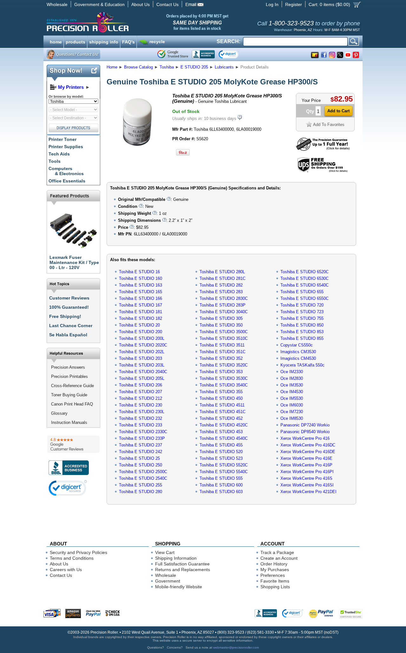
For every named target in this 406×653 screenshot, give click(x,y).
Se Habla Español (68, 334)
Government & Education (99, 4)
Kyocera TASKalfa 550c (302, 365)
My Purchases (274, 569)
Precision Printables (69, 376)
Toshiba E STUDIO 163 (140, 285)
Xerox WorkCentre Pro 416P (306, 465)
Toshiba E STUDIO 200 (140, 331)
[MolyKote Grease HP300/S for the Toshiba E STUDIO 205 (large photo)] (137, 150)
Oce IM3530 (291, 385)
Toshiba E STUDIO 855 (302, 338)
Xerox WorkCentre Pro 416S (306, 478)
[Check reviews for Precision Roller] (73, 444)
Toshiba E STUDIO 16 (139, 271)
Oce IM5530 (291, 398)
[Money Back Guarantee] (323, 149)
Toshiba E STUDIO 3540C (224, 385)
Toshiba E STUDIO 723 (302, 311)
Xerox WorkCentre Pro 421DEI (308, 491)
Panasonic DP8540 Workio (305, 431)
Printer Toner (62, 139)
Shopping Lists (275, 586)
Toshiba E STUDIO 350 (221, 325)
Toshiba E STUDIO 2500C (143, 471)
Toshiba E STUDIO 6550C (304, 298)
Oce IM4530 (291, 391)
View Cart (164, 552)
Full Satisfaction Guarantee (182, 563)
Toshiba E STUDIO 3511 (222, 345)
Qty (310, 111)
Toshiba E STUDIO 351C (223, 351)
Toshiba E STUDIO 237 (140, 445)
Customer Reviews (69, 297)
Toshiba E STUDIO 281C (223, 278)
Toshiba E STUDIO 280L (222, 271)
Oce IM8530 (291, 418)
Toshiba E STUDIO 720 (302, 305)
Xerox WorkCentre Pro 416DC (307, 445)
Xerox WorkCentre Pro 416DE (307, 451)
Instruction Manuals (69, 422)
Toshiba (167, 67)
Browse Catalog (138, 67)
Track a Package (277, 552)
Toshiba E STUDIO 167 (140, 305)
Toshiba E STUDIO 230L (141, 411)
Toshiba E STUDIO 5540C (224, 471)
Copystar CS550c (296, 345)
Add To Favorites (328, 124)
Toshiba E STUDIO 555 (221, 478)
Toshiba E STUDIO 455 (221, 445)
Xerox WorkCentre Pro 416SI (307, 485)
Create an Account (279, 558)
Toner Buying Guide (69, 394)
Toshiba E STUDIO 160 (140, 278)
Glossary (59, 413)
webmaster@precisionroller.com (236, 647)
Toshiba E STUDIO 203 (140, 358)
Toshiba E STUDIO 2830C (224, 298)
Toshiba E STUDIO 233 (140, 425)
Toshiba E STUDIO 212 (140, 398)
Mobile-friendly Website (178, 586)
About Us (140, 4)
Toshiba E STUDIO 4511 (222, 405)
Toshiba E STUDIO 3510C (224, 338)
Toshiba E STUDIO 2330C (143, 431)
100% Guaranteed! (69, 307)
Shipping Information (176, 558)
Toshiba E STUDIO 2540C (143, 478)
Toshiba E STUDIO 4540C (224, 438)
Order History (273, 563)
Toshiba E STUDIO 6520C (304, 271)
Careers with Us (66, 569)
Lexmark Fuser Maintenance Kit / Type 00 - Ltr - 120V (74, 262)
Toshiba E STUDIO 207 (140, 391)
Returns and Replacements (182, 569)
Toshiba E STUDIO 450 (221, 398)
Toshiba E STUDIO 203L (141, 365)
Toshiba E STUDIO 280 (140, 491)
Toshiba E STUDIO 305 (221, 318)
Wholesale (57, 4)
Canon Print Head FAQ (72, 404)
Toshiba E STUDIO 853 (302, 331)
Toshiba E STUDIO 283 (221, 291)
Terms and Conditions (72, 558)
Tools (55, 161)
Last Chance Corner (70, 325)
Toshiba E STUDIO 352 (221, 358)
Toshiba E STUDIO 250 (140, 465)
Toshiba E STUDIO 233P (142, 438)
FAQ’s (128, 41)
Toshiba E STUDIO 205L (141, 378)
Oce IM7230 (291, 411)
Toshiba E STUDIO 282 (221, 285)
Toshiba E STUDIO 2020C (143, 345)
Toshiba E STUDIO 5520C (224, 465)
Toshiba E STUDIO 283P (223, 305)
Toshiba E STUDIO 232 (140, 418)
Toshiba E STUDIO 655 (302, 291)
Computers (66, 171)
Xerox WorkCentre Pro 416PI (307, 471)
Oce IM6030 (291, 405)
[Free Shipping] (322, 171)
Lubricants (224, 67)
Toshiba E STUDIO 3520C (224, 365)
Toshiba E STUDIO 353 (221, 371)
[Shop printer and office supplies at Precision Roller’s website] (120, 22)
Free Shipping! (65, 316)
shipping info (103, 41)
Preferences (272, 575)
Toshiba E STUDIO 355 (221, 391)
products (75, 41)
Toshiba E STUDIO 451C (223, 411)
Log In (272, 4)
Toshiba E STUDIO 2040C (143, 371)
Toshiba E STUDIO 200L (141, 338)
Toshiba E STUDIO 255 (140, 485)
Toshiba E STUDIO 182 (140, 318)
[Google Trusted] (172, 54)
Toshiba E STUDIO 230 (140, 405)
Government (167, 581)
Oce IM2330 (291, 371)
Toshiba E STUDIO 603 (221, 491)
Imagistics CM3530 (298, 351)
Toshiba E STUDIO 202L (141, 351)
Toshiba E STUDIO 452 (221, 418)
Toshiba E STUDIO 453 (221, 431)
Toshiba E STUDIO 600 (221, 485)
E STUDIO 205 (194, 67)
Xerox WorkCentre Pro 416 (305, 438)
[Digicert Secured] (68, 488)
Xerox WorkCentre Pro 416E (306, 458)
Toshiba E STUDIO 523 (221, 458)
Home (112, 67)
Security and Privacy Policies (78, 552)
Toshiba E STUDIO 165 (140, 291)
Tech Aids (59, 153)
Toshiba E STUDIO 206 (140, 385)
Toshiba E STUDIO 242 (140, 451)
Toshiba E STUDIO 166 (140, 298)
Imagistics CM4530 (298, 358)
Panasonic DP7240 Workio (305, 425)
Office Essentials (67, 180)
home (56, 41)
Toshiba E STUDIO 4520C (224, 425)
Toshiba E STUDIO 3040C (224, 311)
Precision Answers (68, 367)
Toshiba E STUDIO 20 (139, 325)
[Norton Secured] (234, 54)
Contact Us (167, 4)
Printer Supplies (66, 146)
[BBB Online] (203, 54)
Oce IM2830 (291, 378)
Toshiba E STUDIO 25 (139, 458)
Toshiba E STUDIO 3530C (224, 378)
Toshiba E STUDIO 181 (140, 311)
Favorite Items (274, 581)
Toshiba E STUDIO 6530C (304, 278)
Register (293, 4)
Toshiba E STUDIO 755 (302, 318)
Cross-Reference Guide (72, 385)
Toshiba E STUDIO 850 (302, 325)
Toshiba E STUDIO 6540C (304, 285)
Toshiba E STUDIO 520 (221, 451)
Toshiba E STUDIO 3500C (224, 331)
